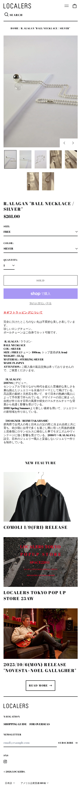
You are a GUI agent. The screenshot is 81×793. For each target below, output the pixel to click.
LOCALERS (18, 771)
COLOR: (9, 243)
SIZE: (7, 226)
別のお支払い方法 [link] (40, 303)
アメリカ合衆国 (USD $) (33, 783)
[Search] (7, 15)
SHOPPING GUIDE (15, 724)
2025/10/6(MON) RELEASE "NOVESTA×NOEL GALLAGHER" (40, 667)
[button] (74, 6)
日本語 (8, 783)
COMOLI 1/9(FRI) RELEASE (36, 527)
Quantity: (11, 260)
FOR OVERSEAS (39, 724)
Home (14, 28)
